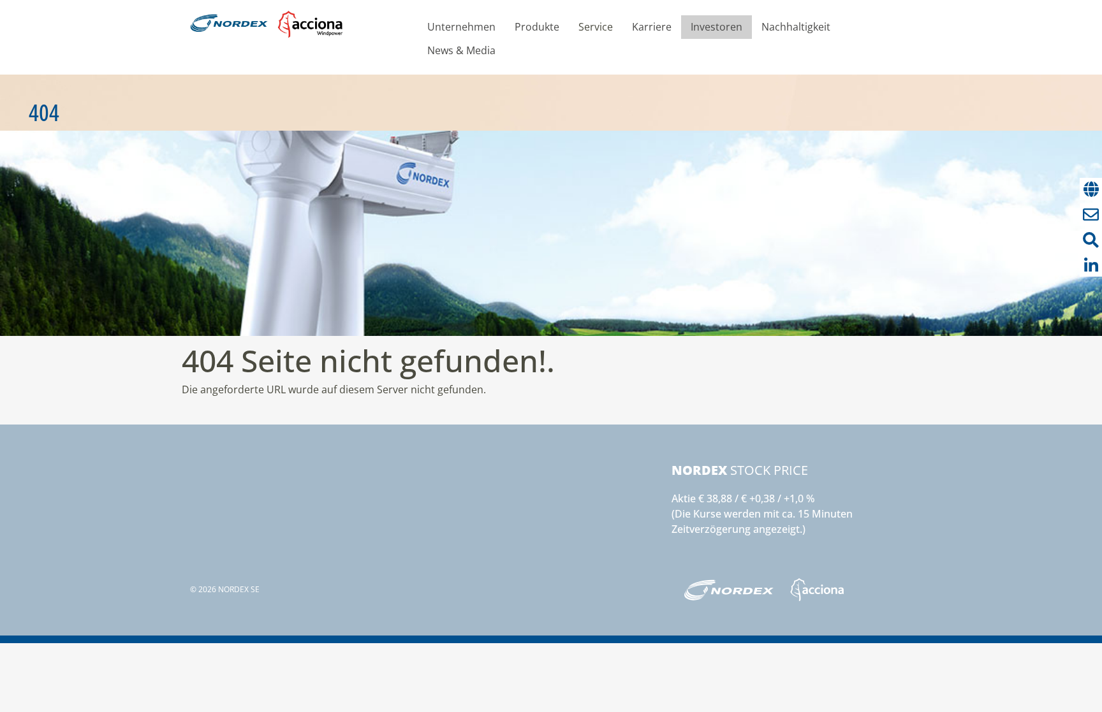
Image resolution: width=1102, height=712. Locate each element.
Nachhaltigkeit (795, 27)
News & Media (461, 50)
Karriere (652, 27)
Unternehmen (461, 27)
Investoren (716, 27)
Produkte (537, 27)
